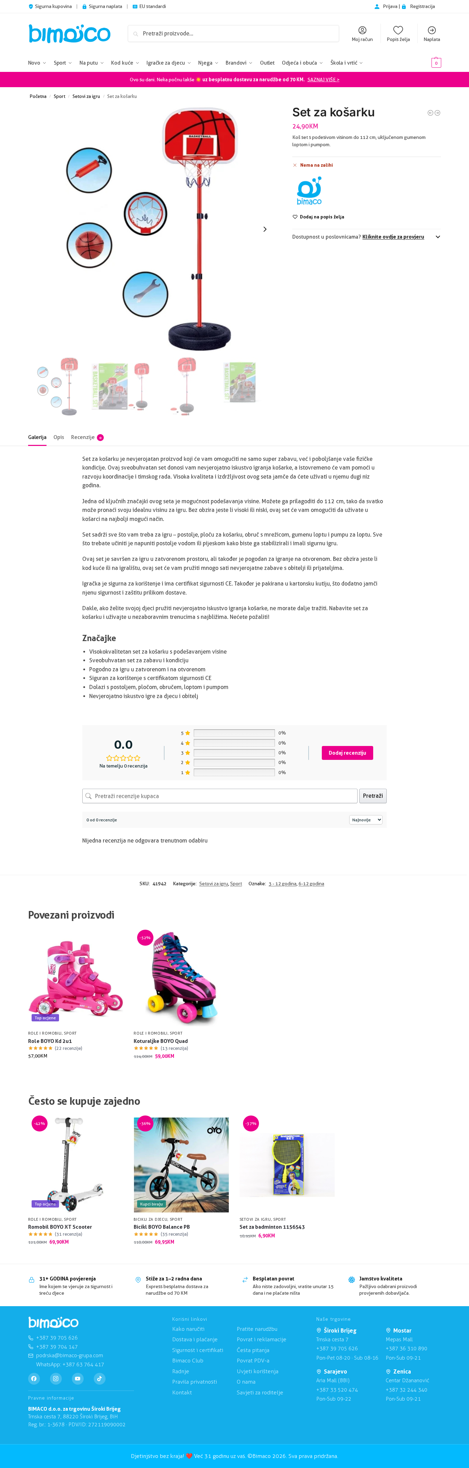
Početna (38, 96)
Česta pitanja (253, 1350)
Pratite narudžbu (257, 1329)
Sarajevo (335, 1371)
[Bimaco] (309, 191)
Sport (59, 96)
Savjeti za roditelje (260, 1392)
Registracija (422, 6)
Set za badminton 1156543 (272, 1227)
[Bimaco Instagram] (56, 1379)
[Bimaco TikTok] (100, 1379)
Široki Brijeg (340, 1330)
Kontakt (182, 1392)
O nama (246, 1381)
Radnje (180, 1371)
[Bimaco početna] (53, 1322)
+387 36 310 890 (406, 1348)
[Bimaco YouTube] (78, 1379)
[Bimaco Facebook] (34, 1379)
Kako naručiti (188, 1329)
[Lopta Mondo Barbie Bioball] (430, 112)
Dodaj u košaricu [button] (75, 1070)
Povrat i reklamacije (261, 1339)
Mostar (402, 1330)
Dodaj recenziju (347, 752)
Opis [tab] (58, 437)
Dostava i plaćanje (195, 1339)
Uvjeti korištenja (257, 1371)
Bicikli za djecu (150, 1219)
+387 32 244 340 (406, 1390)
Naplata (432, 39)
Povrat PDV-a (253, 1360)
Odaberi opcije (181, 1071)
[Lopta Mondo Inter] (437, 112)
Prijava (391, 6)
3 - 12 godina (282, 883)
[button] (426, 63)
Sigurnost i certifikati (197, 1350)
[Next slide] (265, 229)
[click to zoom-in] (152, 229)
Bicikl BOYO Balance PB (162, 1227)
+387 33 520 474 (337, 1390)
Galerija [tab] (37, 437)
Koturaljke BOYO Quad (161, 1041)
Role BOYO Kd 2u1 (50, 1041)
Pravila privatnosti (194, 1381)
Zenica (402, 1371)
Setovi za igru (86, 96)
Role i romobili (45, 1033)
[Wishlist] (113, 942)
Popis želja (398, 39)
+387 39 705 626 (337, 1348)
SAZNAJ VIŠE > (324, 79)
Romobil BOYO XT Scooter (60, 1227)
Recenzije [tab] (86, 437)
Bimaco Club (187, 1360)
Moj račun (362, 39)
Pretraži (373, 796)
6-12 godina (311, 883)
